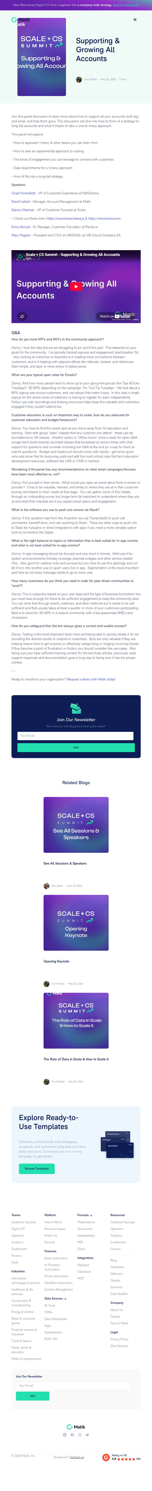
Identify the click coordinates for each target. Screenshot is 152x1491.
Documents (84, 1229)
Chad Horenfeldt (23, 193)
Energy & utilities (22, 1312)
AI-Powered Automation (52, 1267)
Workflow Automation (58, 1283)
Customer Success (23, 1222)
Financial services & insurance (24, 1332)
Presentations (86, 1222)
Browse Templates (37, 1168)
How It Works (53, 1222)
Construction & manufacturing (21, 1303)
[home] (20, 19)
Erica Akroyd (20, 227)
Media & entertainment (26, 1359)
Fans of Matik (119, 1323)
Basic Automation (56, 1258)
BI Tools (49, 1305)
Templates (117, 1267)
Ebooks (115, 1280)
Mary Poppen (21, 235)
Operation (17, 1235)
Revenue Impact (54, 1229)
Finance (16, 1255)
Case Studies (118, 1294)
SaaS (14, 1262)
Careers (115, 1316)
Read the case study (126, 5)
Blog (113, 1260)
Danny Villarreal (22, 210)
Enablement (19, 1249)
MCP (80, 1278)
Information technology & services (25, 1281)
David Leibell (20, 202)
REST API (50, 1339)
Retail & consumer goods (23, 1321)
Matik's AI (50, 1235)
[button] (135, 19)
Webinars (116, 1273)
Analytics (17, 1242)
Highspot (83, 1265)
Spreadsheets (53, 1332)
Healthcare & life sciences (22, 1292)
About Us (116, 1310)
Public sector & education (21, 1350)
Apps (47, 1325)
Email (81, 1249)
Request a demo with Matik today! (91, 679)
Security (49, 1242)
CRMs (48, 1312)
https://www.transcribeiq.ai (65, 219)
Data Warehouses (55, 1319)
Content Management (58, 1289)
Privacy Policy (119, 1339)
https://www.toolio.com (104, 219)
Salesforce (84, 1271)
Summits (116, 1287)
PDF (80, 1242)
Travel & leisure (21, 1341)
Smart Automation (56, 1276)
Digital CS (18, 1229)
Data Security (119, 1346)
